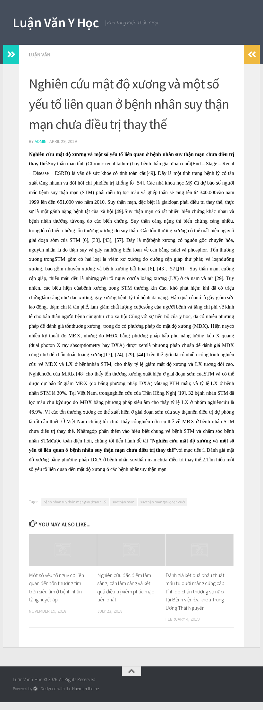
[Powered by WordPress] (35, 689)
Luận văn (39, 54)
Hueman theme (85, 688)
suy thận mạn (123, 501)
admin (41, 141)
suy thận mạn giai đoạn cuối (162, 501)
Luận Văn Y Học (56, 22)
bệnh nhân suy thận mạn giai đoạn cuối (75, 501)
